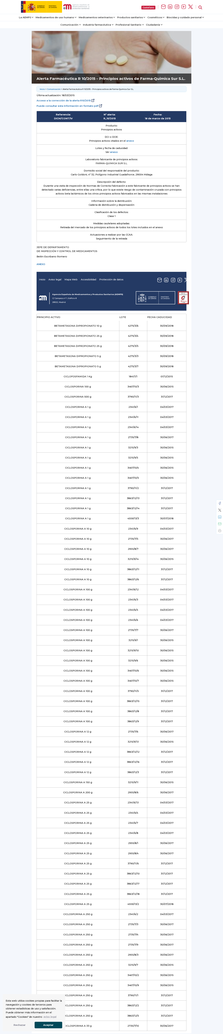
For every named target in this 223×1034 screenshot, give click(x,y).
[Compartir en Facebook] (219, 503)
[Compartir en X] (219, 510)
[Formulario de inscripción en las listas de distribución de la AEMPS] (163, 7)
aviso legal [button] (49, 1016)
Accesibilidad (88, 279)
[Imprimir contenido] (219, 530)
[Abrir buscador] (200, 7)
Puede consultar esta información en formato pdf (67, 105)
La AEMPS (25, 17)
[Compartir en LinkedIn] (219, 517)
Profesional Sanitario (128, 24)
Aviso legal (54, 279)
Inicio (42, 89)
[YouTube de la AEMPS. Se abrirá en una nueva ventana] (183, 7)
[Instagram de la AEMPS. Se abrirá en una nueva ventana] (177, 7)
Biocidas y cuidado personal (184, 17)
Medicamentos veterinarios (96, 17)
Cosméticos (154, 17)
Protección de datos (111, 279)
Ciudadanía (153, 24)
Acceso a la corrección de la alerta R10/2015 (64, 100)
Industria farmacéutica (97, 24)
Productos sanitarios (130, 17)
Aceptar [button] (48, 1025)
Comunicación (69, 24)
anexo (130, 140)
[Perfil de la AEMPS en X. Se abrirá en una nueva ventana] (190, 7)
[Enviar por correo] (219, 524)
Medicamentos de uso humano (55, 17)
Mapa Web (71, 279)
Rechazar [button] (20, 1025)
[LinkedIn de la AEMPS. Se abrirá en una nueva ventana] (170, 7)
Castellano (148, 7)
